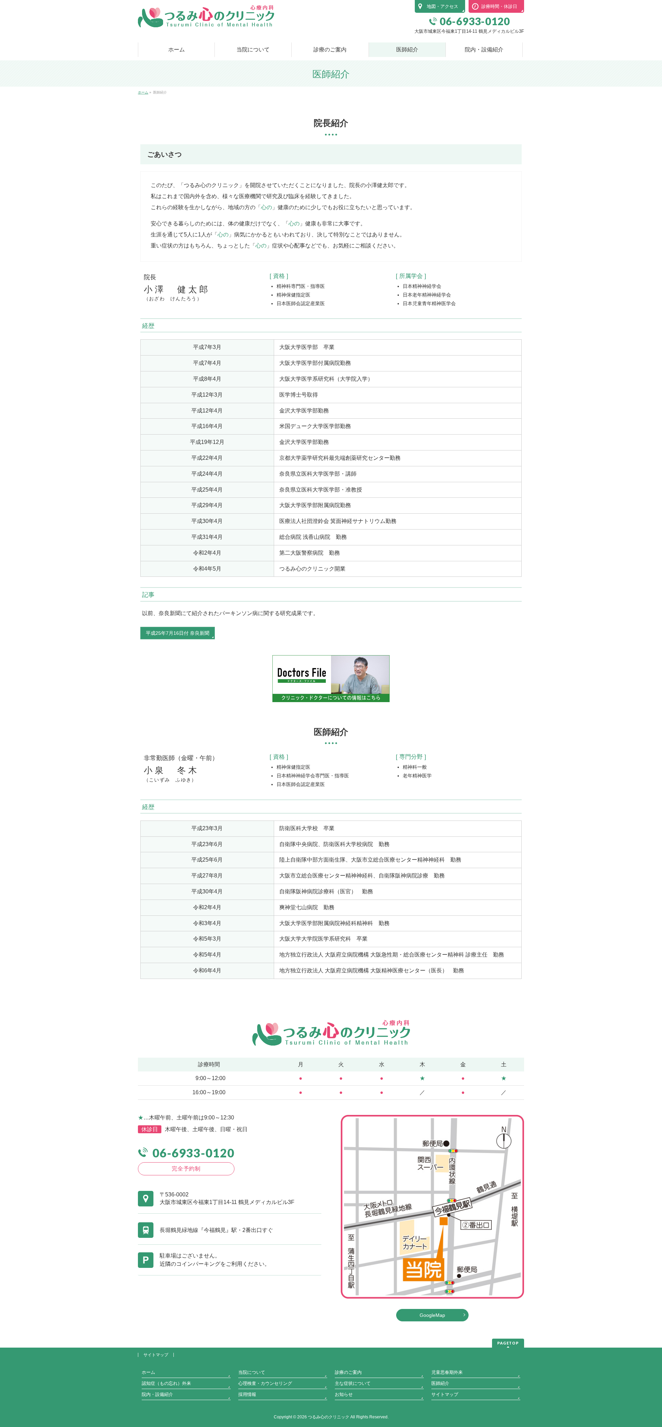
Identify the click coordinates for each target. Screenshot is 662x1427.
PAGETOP (508, 1343)
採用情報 (247, 1394)
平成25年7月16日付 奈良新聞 (177, 633)
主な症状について (353, 1383)
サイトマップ (155, 1355)
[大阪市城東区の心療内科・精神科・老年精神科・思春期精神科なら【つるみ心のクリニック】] (206, 19)
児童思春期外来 (447, 1372)
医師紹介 (440, 1383)
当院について (251, 1372)
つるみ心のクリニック (328, 1417)
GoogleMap (432, 1315)
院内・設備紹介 (157, 1394)
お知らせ (344, 1394)
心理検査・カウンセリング (265, 1383)
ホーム (148, 1372)
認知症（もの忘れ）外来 (166, 1383)
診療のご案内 (348, 1372)
